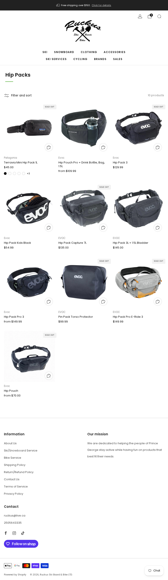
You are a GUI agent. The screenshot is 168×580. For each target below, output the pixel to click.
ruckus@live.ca (14, 515)
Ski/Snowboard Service (20, 450)
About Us (10, 443)
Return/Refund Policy (18, 472)
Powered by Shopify (15, 574)
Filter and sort (21, 95)
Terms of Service (16, 486)
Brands (100, 59)
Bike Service (12, 458)
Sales (117, 59)
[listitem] (84, 5)
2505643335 (13, 523)
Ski (44, 52)
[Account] (140, 16)
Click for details (101, 5)
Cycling (80, 59)
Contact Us (11, 479)
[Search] (159, 16)
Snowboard (64, 52)
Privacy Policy (13, 494)
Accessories (115, 52)
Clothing (89, 52)
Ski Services (56, 59)
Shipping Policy (14, 465)
